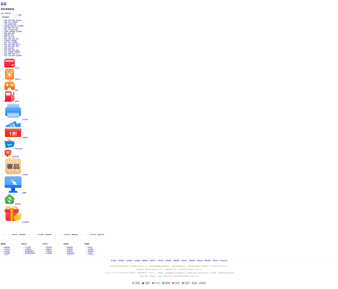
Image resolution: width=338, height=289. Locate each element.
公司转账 (49, 253)
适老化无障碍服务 (194, 283)
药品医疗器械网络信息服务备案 (159, 266)
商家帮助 (145, 260)
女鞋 (5, 46)
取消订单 (70, 255)
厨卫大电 (18, 20)
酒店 (9, 50)
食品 (5, 27)
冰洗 (5, 20)
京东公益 (215, 260)
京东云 (159, 276)
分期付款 (49, 251)
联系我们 (121, 260)
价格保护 (70, 249)
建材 (9, 33)
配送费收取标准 (30, 253)
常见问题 (7, 253)
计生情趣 (14, 40)
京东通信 (91, 255)
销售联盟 (176, 260)
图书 (5, 44)
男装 (5, 39)
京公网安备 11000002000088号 (119, 266)
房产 (5, 42)
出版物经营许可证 (170, 269)
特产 (17, 27)
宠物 (16, 29)
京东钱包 (153, 276)
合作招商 (137, 260)
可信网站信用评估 (136, 283)
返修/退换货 (70, 253)
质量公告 (200, 260)
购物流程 (7, 247)
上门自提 (28, 247)
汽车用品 (15, 42)
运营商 (10, 24)
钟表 (13, 46)
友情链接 (168, 260)
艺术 (5, 51)
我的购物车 (5, 17)
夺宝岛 (90, 247)
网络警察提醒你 (146, 283)
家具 (13, 33)
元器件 (6, 31)
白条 (9, 55)
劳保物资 (12, 31)
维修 (9, 53)
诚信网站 (156, 283)
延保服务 (91, 251)
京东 (3, 3)
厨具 (12, 35)
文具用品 (15, 22)
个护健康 (20, 26)
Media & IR (223, 260)
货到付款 (49, 247)
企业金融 (18, 55)
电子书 (18, 44)
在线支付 (49, 249)
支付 (5, 55)
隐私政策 (207, 260)
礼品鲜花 (11, 51)
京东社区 (184, 260)
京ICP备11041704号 (137, 266)
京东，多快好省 (6, 13)
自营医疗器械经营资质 (178, 266)
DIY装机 (90, 249)
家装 (5, 33)
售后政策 (70, 247)
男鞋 (5, 37)
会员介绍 (7, 249)
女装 (9, 39)
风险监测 (192, 260)
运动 (9, 37)
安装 (5, 53)
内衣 (17, 39)
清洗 (13, 53)
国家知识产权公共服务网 (202, 283)
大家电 (6, 255)
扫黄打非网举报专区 (186, 283)
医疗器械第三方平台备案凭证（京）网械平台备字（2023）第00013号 (187, 273)
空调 (9, 20)
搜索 (19, 15)
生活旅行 (7, 251)
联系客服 (129, 260)
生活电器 (7, 26)
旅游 (13, 50)
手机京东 (160, 260)
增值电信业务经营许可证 (226, 273)
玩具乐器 (11, 48)
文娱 (9, 44)
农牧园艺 (17, 51)
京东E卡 (90, 253)
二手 (17, 53)
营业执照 (214, 273)
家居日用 (7, 35)
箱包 (9, 46)
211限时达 (28, 249)
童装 (13, 39)
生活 (17, 50)
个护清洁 (11, 29)
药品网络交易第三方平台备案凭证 (198, 266)
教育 (13, 44)
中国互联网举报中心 (166, 283)
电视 (13, 20)
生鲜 (13, 27)
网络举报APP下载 (176, 283)
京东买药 (7, 40)
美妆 (5, 29)
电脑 (5, 22)
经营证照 (161, 273)
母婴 (5, 48)
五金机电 (19, 31)
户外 (13, 37)
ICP (146, 266)
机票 (5, 50)
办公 (9, 22)
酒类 (9, 27)
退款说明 (70, 251)
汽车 (9, 42)
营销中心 (153, 260)
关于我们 (113, 260)
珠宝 (17, 46)
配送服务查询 (29, 251)
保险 (13, 55)
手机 (5, 24)
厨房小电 (14, 26)
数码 (14, 24)
